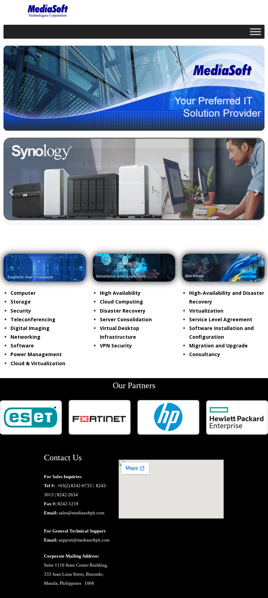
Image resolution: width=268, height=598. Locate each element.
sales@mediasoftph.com (81, 512)
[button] (11, 192)
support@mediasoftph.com (84, 540)
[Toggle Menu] (255, 31)
